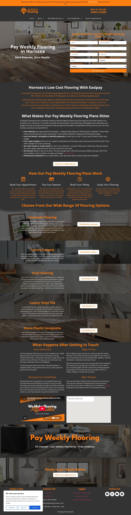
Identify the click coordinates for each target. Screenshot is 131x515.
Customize (12, 507)
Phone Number (104, 40)
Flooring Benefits (74, 18)
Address (73, 46)
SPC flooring (92, 2)
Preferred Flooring (76, 63)
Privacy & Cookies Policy (82, 493)
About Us (49, 493)
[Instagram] (112, 494)
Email (72, 58)
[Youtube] (117, 494)
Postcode (102, 52)
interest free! (69, 153)
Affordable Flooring (55, 18)
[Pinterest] (122, 494)
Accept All (35, 507)
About (40, 18)
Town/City (74, 52)
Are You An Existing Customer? (110, 58)
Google (107, 385)
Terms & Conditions (82, 496)
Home (32, 18)
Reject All (23, 507)
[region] (23, 501)
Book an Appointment (93, 18)
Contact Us (49, 496)
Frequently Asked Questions (82, 500)
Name (72, 40)
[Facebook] (107, 494)
